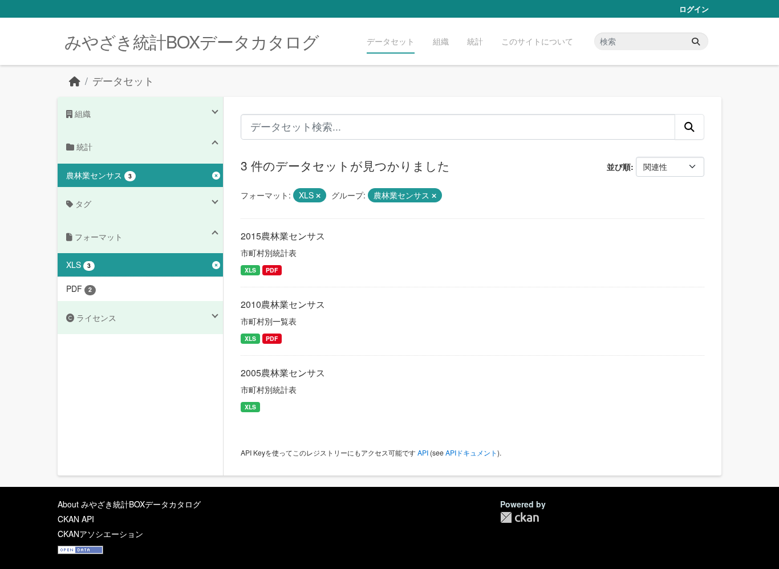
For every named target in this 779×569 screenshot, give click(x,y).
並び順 (619, 166)
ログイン (694, 8)
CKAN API (76, 519)
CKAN (519, 517)
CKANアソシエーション (100, 533)
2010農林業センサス (283, 304)
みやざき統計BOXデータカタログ (191, 41)
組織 (441, 41)
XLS (250, 270)
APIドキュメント (471, 452)
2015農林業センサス (283, 235)
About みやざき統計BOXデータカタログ (129, 504)
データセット (391, 41)
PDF (272, 270)
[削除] (318, 195)
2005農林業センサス (283, 372)
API (422, 452)
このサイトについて (537, 41)
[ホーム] (74, 81)
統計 (475, 41)
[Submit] (695, 41)
